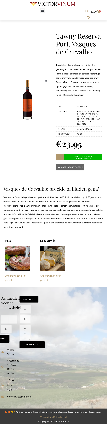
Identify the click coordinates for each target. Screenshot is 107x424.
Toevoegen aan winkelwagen (83, 157)
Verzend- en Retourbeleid (53, 416)
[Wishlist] (89, 18)
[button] (42, 10)
